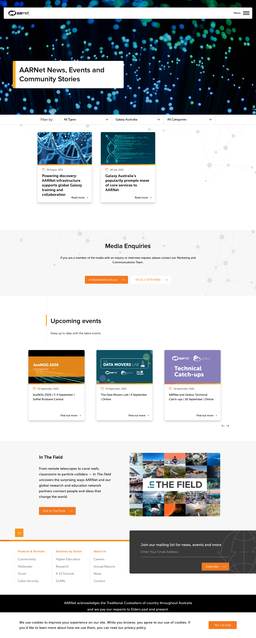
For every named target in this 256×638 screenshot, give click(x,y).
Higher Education (68, 559)
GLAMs (60, 581)
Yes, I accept (222, 625)
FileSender (25, 566)
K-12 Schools (65, 573)
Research (62, 566)
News (97, 573)
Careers (99, 559)
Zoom (22, 573)
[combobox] (86, 119)
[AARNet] (18, 13)
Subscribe (212, 566)
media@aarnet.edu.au (103, 280)
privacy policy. (135, 628)
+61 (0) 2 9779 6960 (148, 280)
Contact (99, 581)
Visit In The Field (54, 511)
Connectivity (27, 559)
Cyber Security (28, 581)
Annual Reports (104, 566)
